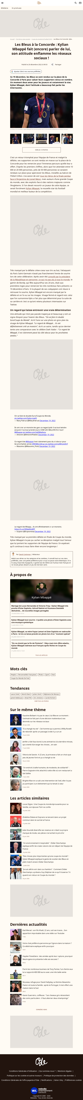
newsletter (80, 3)
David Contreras (25, 554)
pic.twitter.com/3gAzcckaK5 (25, 418)
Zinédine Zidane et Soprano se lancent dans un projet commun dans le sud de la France (44, 818)
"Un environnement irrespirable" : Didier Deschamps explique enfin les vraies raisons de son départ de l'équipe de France (47, 846)
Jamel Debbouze (17, 698)
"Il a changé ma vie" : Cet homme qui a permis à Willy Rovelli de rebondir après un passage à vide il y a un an (47, 730)
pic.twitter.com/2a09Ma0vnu (34, 432)
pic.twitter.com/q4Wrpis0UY (56, 444)
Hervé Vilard (26, 694)
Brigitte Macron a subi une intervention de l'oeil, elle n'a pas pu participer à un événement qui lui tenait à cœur (47, 782)
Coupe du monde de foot (20, 678)
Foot (53, 675)
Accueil (12, 39)
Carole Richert (50, 698)
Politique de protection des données (59, 1075)
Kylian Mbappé (32, 188)
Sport (47, 675)
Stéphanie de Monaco (51, 694)
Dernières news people (23, 39)
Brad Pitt (28, 698)
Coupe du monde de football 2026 (42, 39)
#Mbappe (18, 432)
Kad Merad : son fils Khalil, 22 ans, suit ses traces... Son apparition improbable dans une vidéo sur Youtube (45, 931)
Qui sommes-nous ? (47, 1071)
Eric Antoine (38, 698)
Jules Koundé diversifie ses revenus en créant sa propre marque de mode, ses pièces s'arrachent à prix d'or (45, 831)
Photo (41, 675)
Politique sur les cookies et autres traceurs (24, 1075)
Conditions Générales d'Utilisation (23, 1071)
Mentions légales (65, 1071)
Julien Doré (37, 694)
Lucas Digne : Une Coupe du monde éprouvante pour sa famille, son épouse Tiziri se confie (45, 805)
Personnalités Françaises (27, 675)
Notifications (46, 1080)
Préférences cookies (73, 1080)
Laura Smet (15, 694)
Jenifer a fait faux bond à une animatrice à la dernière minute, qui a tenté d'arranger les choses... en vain (48, 743)
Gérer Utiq (58, 1080)
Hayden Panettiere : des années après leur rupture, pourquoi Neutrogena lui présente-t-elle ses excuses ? (48, 957)
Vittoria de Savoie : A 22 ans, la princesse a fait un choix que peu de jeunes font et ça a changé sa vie (47, 756)
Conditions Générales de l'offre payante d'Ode (20, 1080)
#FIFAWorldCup (38, 444)
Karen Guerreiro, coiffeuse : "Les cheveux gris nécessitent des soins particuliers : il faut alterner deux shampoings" (46, 996)
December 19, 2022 (47, 420)
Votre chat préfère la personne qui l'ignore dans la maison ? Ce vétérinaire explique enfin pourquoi (47, 944)
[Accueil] (39, 3)
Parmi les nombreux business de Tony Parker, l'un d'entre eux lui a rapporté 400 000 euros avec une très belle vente (48, 970)
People (13, 675)
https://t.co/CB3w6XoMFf (24, 529)
